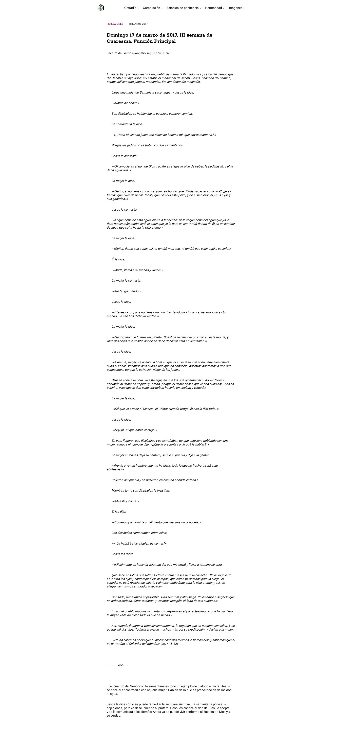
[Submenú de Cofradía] (138, 8)
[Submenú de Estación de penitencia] (200, 8)
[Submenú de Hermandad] (224, 8)
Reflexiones (115, 23)
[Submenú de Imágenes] (244, 8)
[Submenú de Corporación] (162, 8)
